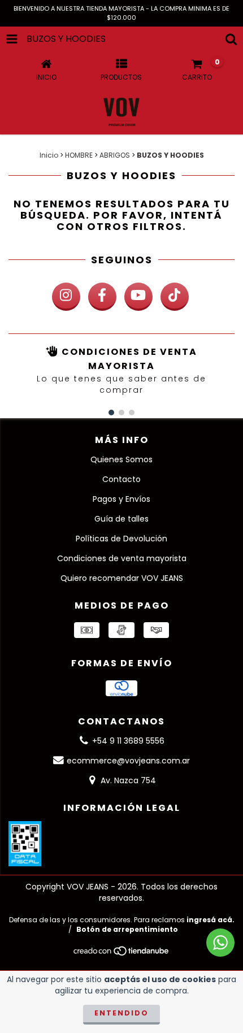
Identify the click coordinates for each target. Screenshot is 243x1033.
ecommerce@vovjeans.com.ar (128, 760)
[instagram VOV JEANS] (66, 297)
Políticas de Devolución (121, 538)
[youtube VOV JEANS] (138, 297)
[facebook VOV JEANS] (102, 297)
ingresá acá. (210, 920)
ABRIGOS (114, 155)
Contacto (121, 479)
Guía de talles (121, 518)
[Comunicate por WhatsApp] (220, 942)
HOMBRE (79, 155)
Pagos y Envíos (121, 499)
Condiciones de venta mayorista (121, 558)
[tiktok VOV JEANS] (174, 297)
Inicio (49, 155)
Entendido (121, 1013)
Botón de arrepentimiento (127, 929)
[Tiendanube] (121, 954)
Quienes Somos (121, 459)
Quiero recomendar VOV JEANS (121, 578)
